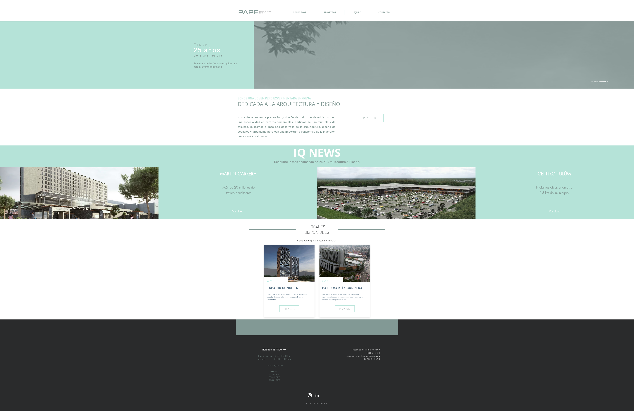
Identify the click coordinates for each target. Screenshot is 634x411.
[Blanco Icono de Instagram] (309, 395)
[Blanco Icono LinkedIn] (317, 395)
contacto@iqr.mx (274, 365)
